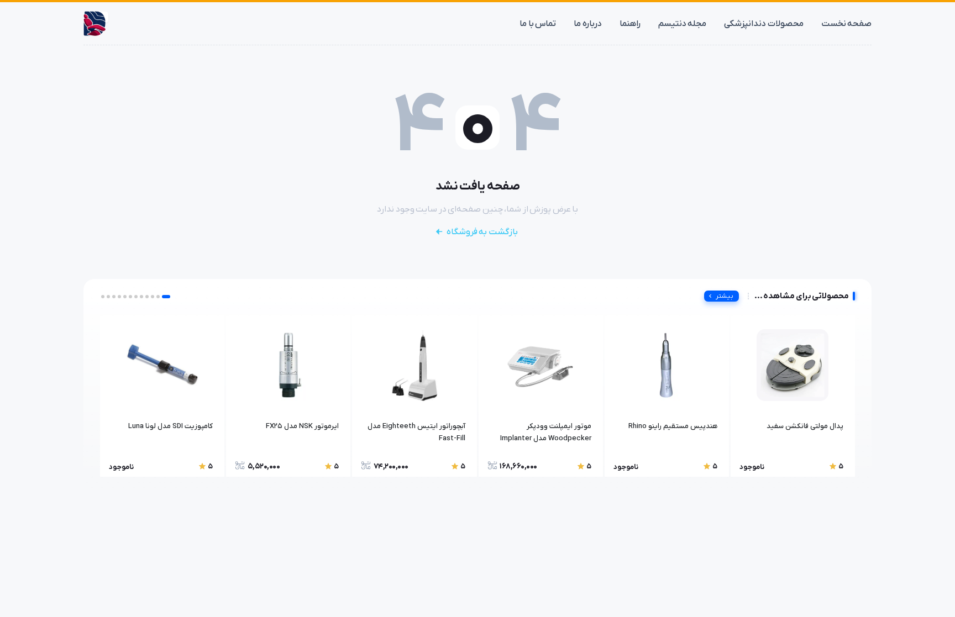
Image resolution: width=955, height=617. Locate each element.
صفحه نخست (846, 23)
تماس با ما (538, 23)
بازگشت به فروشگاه (482, 232)
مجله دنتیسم (682, 23)
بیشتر (724, 296)
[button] (166, 296)
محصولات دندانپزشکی (764, 23)
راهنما (630, 23)
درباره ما (588, 23)
